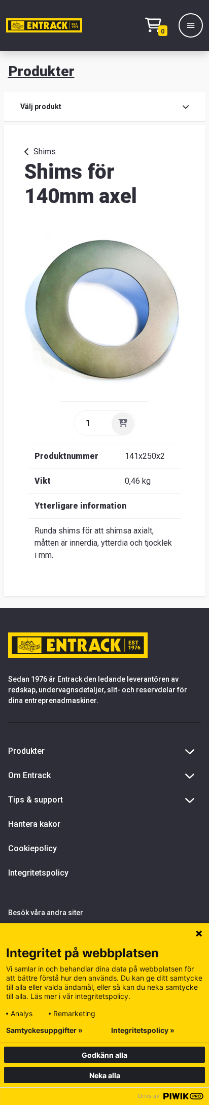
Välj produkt (40, 107)
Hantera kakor (34, 824)
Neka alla (104, 1075)
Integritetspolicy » (143, 1030)
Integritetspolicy (38, 873)
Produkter (41, 71)
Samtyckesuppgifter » (44, 1030)
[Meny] (191, 25)
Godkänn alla (104, 1055)
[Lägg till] (123, 423)
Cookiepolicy (32, 848)
